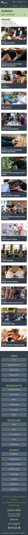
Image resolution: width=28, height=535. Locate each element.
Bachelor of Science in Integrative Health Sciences (13, 172)
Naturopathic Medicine (8, 42)
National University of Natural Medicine (14, 533)
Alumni (14, 399)
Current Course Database (14, 464)
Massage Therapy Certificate (10, 281)
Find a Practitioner (14, 434)
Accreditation (14, 454)
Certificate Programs (9, 25)
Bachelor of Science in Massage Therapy (13, 344)
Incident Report (14, 474)
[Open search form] (25, 6)
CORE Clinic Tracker (14, 469)
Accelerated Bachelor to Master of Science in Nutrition (13, 216)
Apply (6, 6)
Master (11, 22)
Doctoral (4, 22)
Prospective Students (14, 389)
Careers (14, 424)
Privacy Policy (14, 489)
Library (14, 439)
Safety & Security (14, 370)
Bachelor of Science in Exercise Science (12, 302)
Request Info (15, 6)
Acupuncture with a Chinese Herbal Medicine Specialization (12, 64)
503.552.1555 (14, 519)
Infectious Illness (14, 375)
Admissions (20, 2)
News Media (14, 410)
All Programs (10, 14)
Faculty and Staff (14, 404)
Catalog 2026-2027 (14, 459)
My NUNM (14, 479)
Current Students (14, 394)
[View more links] (26, 2)
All (18, 25)
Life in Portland (14, 444)
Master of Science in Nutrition (10, 128)
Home (3, 14)
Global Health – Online (8, 323)
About (13, 2)
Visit (14, 360)
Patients (14, 415)
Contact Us (14, 380)
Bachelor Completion (9, 23)
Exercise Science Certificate (9, 238)
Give (22, 6)
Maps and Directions (14, 365)
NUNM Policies (14, 484)
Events (14, 429)
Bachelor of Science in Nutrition (11, 195)
